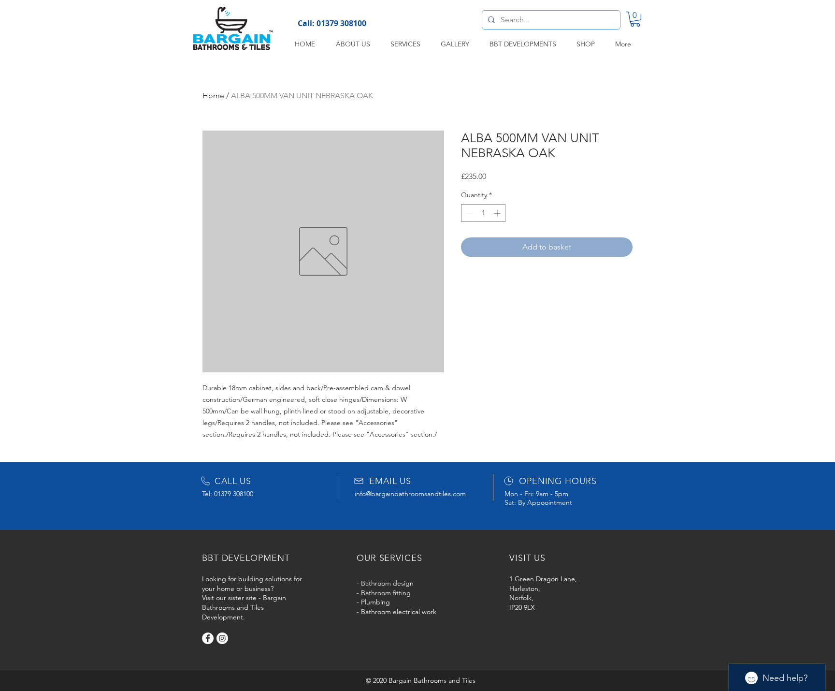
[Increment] (498, 213)
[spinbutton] (483, 213)
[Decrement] (468, 213)
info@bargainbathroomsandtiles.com (410, 493)
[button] (635, 19)
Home (213, 95)
